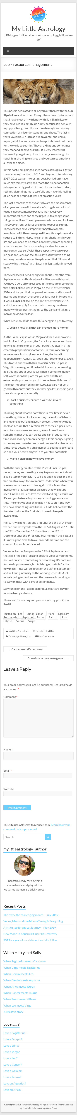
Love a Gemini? (12, 1070)
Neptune (27, 617)
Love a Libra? (11, 1045)
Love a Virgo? (11, 1051)
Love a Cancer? (12, 1064)
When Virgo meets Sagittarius (21, 967)
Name (7, 749)
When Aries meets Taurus (19, 986)
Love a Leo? (10, 1058)
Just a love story (13, 1011)
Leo (20, 613)
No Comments (46, 636)
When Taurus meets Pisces (19, 999)
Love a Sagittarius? (14, 1033)
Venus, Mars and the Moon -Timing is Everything (33, 921)
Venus (20, 621)
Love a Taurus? (12, 1077)
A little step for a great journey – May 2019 (29, 927)
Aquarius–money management (48, 658)
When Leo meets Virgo (17, 1005)
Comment (10, 696)
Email (7, 770)
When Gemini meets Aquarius (21, 980)
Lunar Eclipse (35, 613)
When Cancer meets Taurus (20, 992)
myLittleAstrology (19, 630)
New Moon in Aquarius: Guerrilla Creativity (30, 933)
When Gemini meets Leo (18, 974)
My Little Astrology (38, 28)
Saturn (53, 617)
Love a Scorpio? (12, 1039)
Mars (50, 613)
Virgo (31, 621)
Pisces (41, 617)
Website (8, 789)
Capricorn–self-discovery (25, 649)
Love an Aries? (12, 1089)
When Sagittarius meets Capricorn (24, 961)
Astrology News (17, 636)
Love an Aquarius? (14, 1083)
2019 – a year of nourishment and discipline (30, 940)
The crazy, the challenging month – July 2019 (30, 915)
